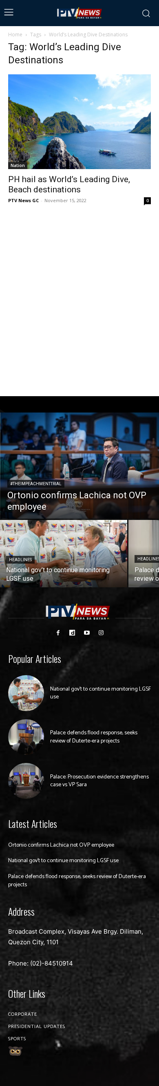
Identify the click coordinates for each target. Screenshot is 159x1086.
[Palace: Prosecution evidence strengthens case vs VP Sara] (26, 781)
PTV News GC (23, 200)
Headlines (20, 559)
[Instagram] (101, 633)
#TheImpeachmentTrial (36, 484)
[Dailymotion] (72, 633)
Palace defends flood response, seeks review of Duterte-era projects (93, 737)
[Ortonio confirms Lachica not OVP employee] (79, 466)
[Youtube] (87, 633)
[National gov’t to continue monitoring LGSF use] (63, 553)
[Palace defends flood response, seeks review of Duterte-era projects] (26, 737)
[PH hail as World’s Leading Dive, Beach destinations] (79, 121)
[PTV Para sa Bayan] (80, 13)
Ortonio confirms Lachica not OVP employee (61, 845)
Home (15, 34)
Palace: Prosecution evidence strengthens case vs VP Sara (99, 781)
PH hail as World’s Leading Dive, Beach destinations (69, 184)
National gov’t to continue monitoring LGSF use (100, 693)
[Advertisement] (79, 301)
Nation (18, 165)
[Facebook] (58, 633)
